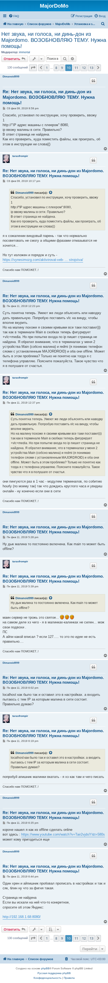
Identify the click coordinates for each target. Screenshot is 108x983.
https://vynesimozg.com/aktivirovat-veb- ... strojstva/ (43, 260)
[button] (33, 67)
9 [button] (62, 67)
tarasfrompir (20, 156)
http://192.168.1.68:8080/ (22, 917)
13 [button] (91, 67)
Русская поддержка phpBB (54, 973)
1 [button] (47, 67)
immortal (24, 52)
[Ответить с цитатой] (93, 81)
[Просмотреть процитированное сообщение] (50, 192)
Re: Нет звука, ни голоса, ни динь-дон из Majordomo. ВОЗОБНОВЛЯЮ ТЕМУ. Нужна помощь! (49, 97)
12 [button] (84, 67)
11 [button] (76, 67)
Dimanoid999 (11, 76)
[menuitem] (14, 16)
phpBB (45, 968)
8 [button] (56, 67)
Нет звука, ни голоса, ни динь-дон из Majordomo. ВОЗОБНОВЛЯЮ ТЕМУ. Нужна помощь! (53, 40)
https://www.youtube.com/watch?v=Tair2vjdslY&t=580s (63, 834)
